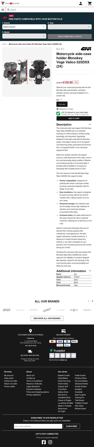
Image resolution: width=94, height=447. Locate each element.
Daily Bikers (63, 378)
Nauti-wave (62, 408)
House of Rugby (64, 400)
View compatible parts (70, 36)
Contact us (30, 338)
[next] (92, 301)
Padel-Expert (80, 375)
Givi (60, 49)
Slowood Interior (81, 383)
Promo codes (9, 386)
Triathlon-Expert (81, 403)
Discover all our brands (47, 318)
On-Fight (61, 411)
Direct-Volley (63, 383)
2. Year (51, 23)
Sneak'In (78, 389)
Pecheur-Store (81, 378)
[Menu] (3, 10)
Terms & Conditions (34, 381)
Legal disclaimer (33, 386)
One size (62, 104)
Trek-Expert (79, 400)
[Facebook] (43, 442)
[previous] (88, 301)
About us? (30, 375)
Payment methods (33, 389)
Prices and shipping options (37, 392)
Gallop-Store (63, 392)
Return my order (10, 383)
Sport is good (80, 394)
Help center (9, 378)
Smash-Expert (80, 386)
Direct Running (64, 381)
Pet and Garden (81, 381)
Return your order (29, 361)
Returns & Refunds (34, 383)
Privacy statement (33, 394)
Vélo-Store (79, 405)
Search (13, 9)
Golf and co (62, 394)
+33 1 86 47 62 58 (30, 346)
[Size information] (61, 100)
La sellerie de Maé (65, 403)
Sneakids (79, 392)
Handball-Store (64, 397)
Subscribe (71, 426)
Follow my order (10, 381)
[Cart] (90, 3)
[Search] (8, 9)
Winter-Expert (80, 408)
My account (8, 375)
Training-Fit (79, 397)
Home (4, 44)
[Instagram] (50, 442)
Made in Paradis (64, 405)
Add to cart (74, 118)
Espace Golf (63, 386)
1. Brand (6, 23)
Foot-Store (62, 389)
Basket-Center (64, 375)
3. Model (6, 32)
